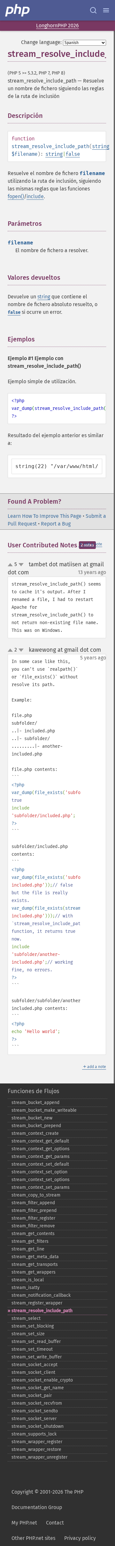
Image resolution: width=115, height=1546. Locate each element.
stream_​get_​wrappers (34, 1272)
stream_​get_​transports (35, 1264)
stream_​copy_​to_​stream (36, 1195)
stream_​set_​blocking (33, 1326)
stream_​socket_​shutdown (38, 1426)
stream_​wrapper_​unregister (39, 1457)
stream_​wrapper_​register (37, 1441)
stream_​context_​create (35, 1133)
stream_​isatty (26, 1287)
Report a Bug (56, 524)
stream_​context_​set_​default (40, 1164)
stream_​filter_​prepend (34, 1210)
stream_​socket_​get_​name (38, 1388)
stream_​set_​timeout (32, 1349)
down (21, 564)
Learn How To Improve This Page (44, 516)
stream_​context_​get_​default (40, 1141)
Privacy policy (80, 1538)
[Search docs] (93, 10)
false (72, 154)
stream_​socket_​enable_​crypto (42, 1380)
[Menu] (106, 10)
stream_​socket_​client (33, 1372)
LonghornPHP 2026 (57, 25)
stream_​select (26, 1318)
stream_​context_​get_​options (41, 1149)
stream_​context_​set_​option (39, 1172)
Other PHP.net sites (33, 1538)
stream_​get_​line (28, 1249)
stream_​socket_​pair (32, 1395)
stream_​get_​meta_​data (35, 1256)
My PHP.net (24, 1523)
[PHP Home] (18, 10)
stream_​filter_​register (33, 1218)
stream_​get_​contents (33, 1233)
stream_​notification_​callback (41, 1295)
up (11, 565)
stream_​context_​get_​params (41, 1156)
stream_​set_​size (28, 1334)
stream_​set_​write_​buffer (37, 1357)
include (35, 196)
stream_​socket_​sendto (35, 1411)
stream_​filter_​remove (33, 1226)
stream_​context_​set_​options (41, 1179)
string (100, 146)
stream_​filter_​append (33, 1203)
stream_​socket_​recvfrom (37, 1403)
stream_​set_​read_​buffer (36, 1341)
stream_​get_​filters (30, 1241)
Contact (55, 1523)
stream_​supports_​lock (34, 1434)
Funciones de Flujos (33, 1091)
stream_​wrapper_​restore (36, 1449)
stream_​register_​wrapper (37, 1303)
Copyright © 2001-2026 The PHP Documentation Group (47, 1499)
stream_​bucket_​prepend (36, 1125)
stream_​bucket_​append (35, 1102)
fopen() (16, 196)
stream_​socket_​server (34, 1418)
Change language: (41, 42)
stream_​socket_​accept (34, 1364)
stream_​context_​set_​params (41, 1187)
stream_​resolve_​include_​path (42, 1310)
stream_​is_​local (28, 1280)
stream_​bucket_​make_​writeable (44, 1110)
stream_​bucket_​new (32, 1118)
